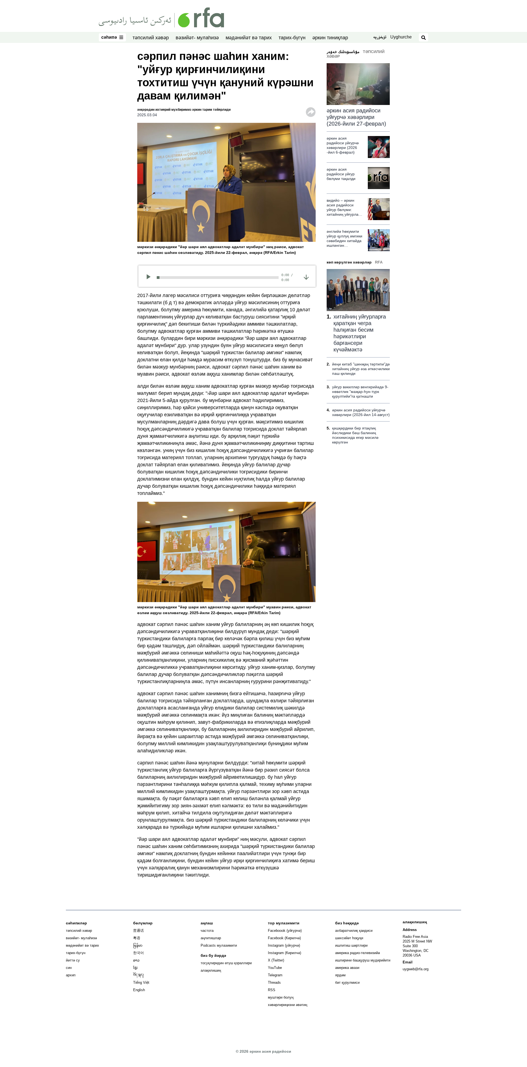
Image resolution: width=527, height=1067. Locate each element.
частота (207, 931)
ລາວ (136, 960)
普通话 (138, 931)
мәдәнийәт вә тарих (249, 37)
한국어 (138, 953)
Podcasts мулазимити (219, 945)
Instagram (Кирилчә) (284, 953)
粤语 (136, 938)
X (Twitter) (276, 960)
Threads (274, 982)
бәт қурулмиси (347, 982)
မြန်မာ (137, 945)
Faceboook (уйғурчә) (285, 931)
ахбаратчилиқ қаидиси (353, 931)
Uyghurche (401, 37)
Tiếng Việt (141, 982)
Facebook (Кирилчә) (284, 938)
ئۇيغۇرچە (379, 37)
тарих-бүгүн (292, 37)
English (139, 990)
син (69, 968)
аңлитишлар (211, 938)
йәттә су (73, 960)
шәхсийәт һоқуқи (349, 938)
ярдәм (340, 975)
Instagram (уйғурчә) (284, 945)
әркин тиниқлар (330, 37)
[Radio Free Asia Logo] (161, 17)
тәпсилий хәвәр (151, 37)
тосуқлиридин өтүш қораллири (226, 963)
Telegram (275, 975)
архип (70, 975)
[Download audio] (306, 276)
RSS (271, 990)
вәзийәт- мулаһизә (197, 37)
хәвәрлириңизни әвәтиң (287, 1005)
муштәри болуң (280, 997)
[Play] (150, 277)
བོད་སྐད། (138, 975)
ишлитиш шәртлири (351, 945)
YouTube (275, 968)
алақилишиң (211, 970)
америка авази (347, 968)
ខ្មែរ (135, 968)
